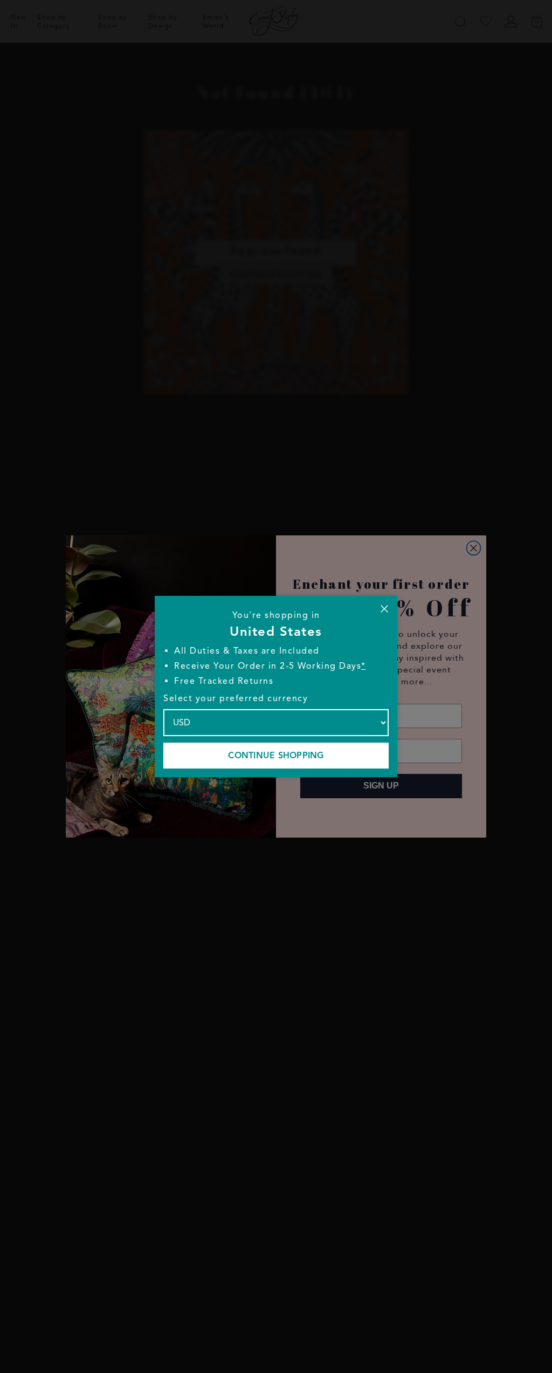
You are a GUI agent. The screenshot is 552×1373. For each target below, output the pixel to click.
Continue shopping (275, 755)
